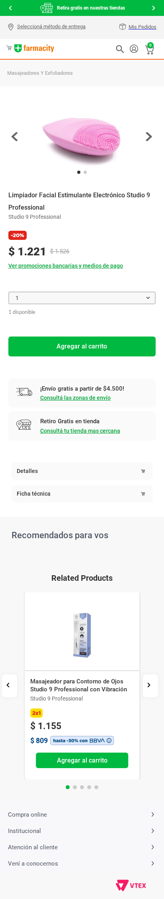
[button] (48, 27)
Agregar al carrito (82, 346)
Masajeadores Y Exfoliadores (40, 73)
